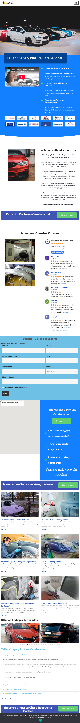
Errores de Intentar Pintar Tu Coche (15, 520)
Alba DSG (54, 300)
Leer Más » (4, 529)
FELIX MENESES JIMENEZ (59, 287)
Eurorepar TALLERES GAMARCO (63, 240)
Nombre (5, 346)
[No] (78, 718)
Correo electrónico (9, 356)
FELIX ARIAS (55, 257)
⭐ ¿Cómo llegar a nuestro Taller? (16, 655)
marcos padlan (56, 316)
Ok (40, 720)
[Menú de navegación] (76, 3)
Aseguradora (7, 367)
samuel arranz (56, 272)
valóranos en (56, 252)
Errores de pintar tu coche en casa (54, 603)
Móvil (48, 346)
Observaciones (8, 377)
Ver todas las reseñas (60, 330)
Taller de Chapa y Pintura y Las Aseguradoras (18, 562)
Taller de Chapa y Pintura (51, 562)
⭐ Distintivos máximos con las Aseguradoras (19, 685)
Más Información (6, 699)
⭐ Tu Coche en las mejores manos (16, 689)
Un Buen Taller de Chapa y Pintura (54, 520)
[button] (3, 633)
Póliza (48, 367)
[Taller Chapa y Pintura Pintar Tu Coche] (7, 2)
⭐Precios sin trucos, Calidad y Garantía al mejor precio (23, 694)
